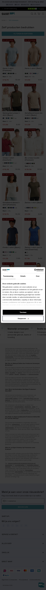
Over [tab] (38, 276)
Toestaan (23, 312)
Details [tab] (23, 276)
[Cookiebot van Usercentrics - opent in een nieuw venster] (34, 270)
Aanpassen (22, 318)
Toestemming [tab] (8, 276)
